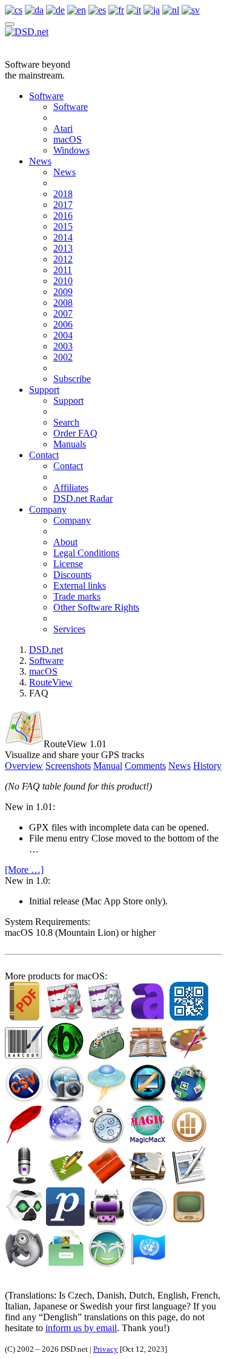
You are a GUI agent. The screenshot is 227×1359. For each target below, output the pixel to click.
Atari (63, 128)
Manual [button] (107, 766)
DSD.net (46, 649)
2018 (63, 194)
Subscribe (72, 379)
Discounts (72, 574)
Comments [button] (145, 766)
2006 (63, 324)
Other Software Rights (96, 607)
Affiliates (70, 487)
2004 (63, 335)
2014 (63, 237)
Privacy (105, 1349)
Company (48, 509)
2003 (63, 346)
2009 (63, 292)
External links (79, 585)
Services (69, 629)
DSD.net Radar (83, 498)
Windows (71, 150)
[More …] (24, 869)
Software (46, 96)
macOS (67, 139)
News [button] (179, 766)
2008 (63, 302)
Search (66, 422)
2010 (63, 281)
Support (44, 389)
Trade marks (76, 596)
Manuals (69, 444)
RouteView (51, 682)
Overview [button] (24, 766)
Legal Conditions (86, 553)
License (68, 564)
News (40, 161)
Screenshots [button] (68, 766)
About (65, 542)
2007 (63, 313)
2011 (62, 270)
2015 (63, 226)
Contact (44, 455)
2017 (63, 204)
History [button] (207, 766)
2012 (63, 259)
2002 (63, 357)
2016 (63, 215)
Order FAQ (75, 433)
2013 (63, 248)
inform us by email (81, 1328)
